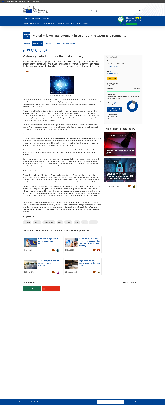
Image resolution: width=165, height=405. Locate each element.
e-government (48, 222)
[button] (98, 11)
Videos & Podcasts (62, 23)
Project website (112, 67)
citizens (93, 222)
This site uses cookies (26, 402)
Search (85, 23)
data (76, 222)
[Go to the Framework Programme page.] (26, 35)
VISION (27, 222)
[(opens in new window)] (38, 9)
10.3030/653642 (112, 73)
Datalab (78, 23)
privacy (36, 222)
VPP (84, 222)
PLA (59, 222)
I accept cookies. (110, 402)
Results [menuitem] (57, 43)
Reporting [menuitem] (48, 43)
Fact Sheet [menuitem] (27, 43)
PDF (52, 288)
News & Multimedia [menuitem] (69, 43)
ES (32, 50)
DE (24, 50)
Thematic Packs (34, 23)
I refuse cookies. (138, 402)
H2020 (48, 28)
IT (40, 50)
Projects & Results (48, 23)
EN (28, 50)
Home (26, 23)
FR (37, 50)
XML (33, 288)
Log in (90, 11)
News (72, 23)
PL (45, 50)
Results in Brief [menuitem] (37, 43)
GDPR (68, 222)
